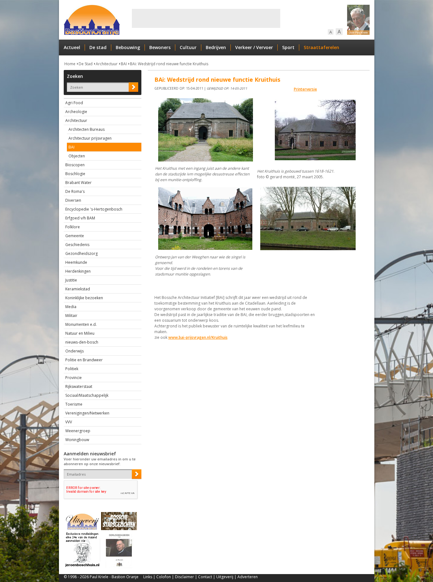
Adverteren (247, 576)
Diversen (73, 200)
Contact (205, 576)
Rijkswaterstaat (78, 386)
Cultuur (188, 47)
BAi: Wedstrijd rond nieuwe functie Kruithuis (169, 63)
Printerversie (305, 89)
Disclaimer (184, 576)
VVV (68, 422)
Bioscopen (75, 165)
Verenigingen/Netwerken (87, 413)
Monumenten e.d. (81, 324)
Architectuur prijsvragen (90, 138)
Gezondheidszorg (81, 253)
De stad (98, 47)
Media (70, 306)
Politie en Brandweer (84, 360)
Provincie (73, 377)
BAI (124, 63)
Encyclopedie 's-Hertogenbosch (93, 209)
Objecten (76, 156)
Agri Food (74, 102)
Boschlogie (75, 173)
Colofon (163, 576)
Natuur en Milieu (79, 333)
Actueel (72, 47)
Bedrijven (216, 47)
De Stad (86, 63)
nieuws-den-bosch (81, 342)
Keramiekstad (77, 289)
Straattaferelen (321, 47)
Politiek (71, 368)
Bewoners (160, 47)
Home (69, 63)
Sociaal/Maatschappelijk (86, 395)
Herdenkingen (78, 271)
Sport (288, 47)
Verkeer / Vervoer (254, 47)
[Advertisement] (206, 18)
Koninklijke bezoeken (84, 297)
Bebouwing (128, 47)
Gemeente (74, 235)
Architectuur (107, 63)
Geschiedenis (77, 244)
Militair (71, 315)
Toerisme (73, 404)
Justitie (71, 280)
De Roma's (75, 191)
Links (147, 576)
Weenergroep (77, 430)
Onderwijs (74, 351)
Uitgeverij (224, 576)
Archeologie (76, 111)
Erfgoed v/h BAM (80, 218)
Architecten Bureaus (86, 129)
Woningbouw (77, 439)
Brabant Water (78, 182)
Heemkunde (76, 262)
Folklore (72, 227)
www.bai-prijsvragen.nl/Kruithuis (198, 337)
